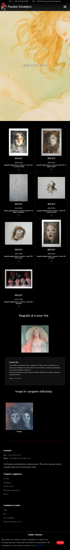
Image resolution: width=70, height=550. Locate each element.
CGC (5, 510)
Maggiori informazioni (15, 378)
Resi (5, 514)
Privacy (6, 494)
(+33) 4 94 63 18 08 (20, 1)
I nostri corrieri (9, 486)
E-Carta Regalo (9, 518)
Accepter (60, 542)
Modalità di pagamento (12, 490)
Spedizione (7, 483)
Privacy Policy (40, 545)
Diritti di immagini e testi (12, 522)
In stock (6, 479)
